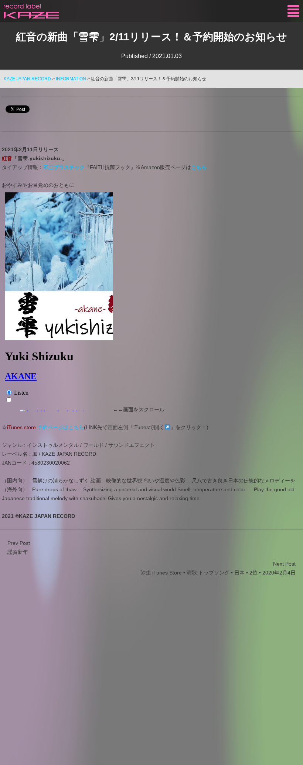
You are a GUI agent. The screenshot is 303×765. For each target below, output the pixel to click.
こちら (199, 167)
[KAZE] (31, 11)
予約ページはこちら (60, 427)
